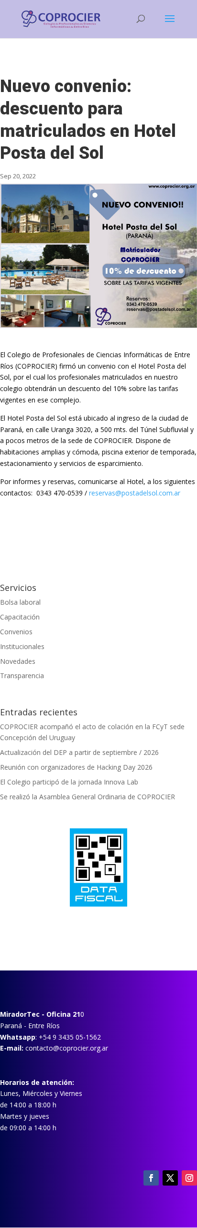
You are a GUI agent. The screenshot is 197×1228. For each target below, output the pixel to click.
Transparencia (22, 675)
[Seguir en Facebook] (151, 1178)
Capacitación (20, 616)
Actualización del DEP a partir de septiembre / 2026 (79, 752)
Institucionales (22, 646)
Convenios (16, 631)
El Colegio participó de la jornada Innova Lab (69, 781)
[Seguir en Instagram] (189, 1178)
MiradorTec (20, 1014)
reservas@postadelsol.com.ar (134, 492)
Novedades (17, 661)
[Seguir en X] (170, 1178)
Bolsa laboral (20, 602)
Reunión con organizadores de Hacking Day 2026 (76, 767)
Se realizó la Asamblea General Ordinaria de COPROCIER (88, 796)
